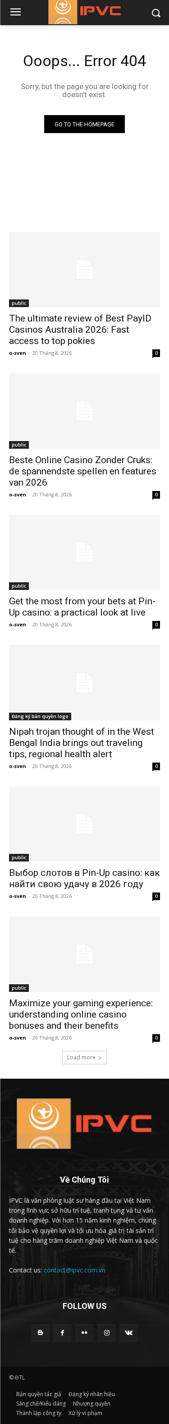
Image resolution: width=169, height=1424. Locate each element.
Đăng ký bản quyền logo (40, 716)
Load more (81, 1057)
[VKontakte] (128, 1333)
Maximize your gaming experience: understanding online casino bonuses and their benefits (81, 1014)
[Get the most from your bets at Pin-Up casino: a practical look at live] (84, 552)
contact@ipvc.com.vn (74, 1270)
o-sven (17, 352)
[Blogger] (40, 1333)
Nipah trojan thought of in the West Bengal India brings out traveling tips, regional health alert (81, 742)
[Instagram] (106, 1333)
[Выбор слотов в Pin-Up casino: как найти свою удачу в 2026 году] (84, 824)
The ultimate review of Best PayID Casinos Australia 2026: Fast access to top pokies (80, 329)
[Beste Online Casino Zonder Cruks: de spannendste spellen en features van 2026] (84, 411)
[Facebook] (62, 1333)
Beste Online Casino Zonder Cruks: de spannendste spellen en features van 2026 (82, 471)
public (19, 303)
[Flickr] (84, 1333)
